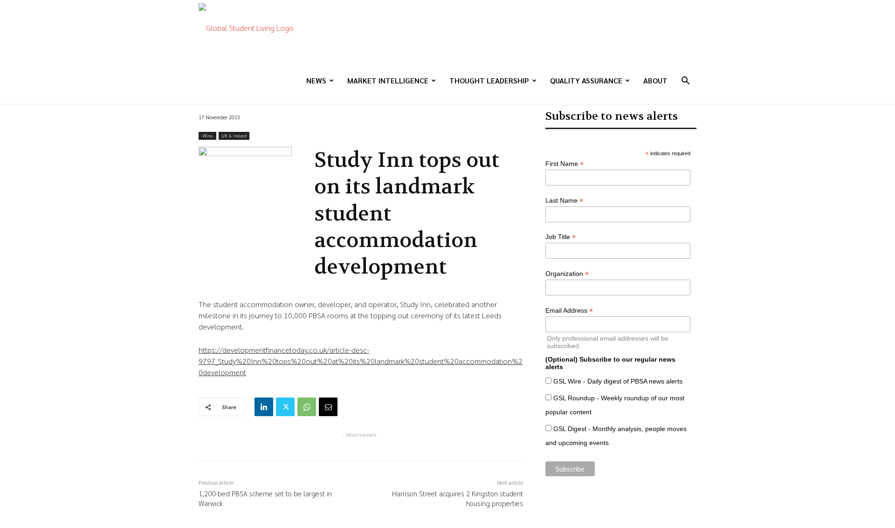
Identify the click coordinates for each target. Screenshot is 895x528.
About (655, 80)
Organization (567, 273)
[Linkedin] (264, 407)
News (316, 80)
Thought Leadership (489, 80)
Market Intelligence (387, 80)
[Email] (328, 407)
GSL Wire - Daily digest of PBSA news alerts (617, 381)
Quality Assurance (586, 80)
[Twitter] (285, 407)
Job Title (560, 237)
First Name (564, 163)
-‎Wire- (207, 135)
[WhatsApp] (306, 407)
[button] (685, 81)
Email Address (569, 310)
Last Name (564, 200)
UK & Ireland (234, 135)
